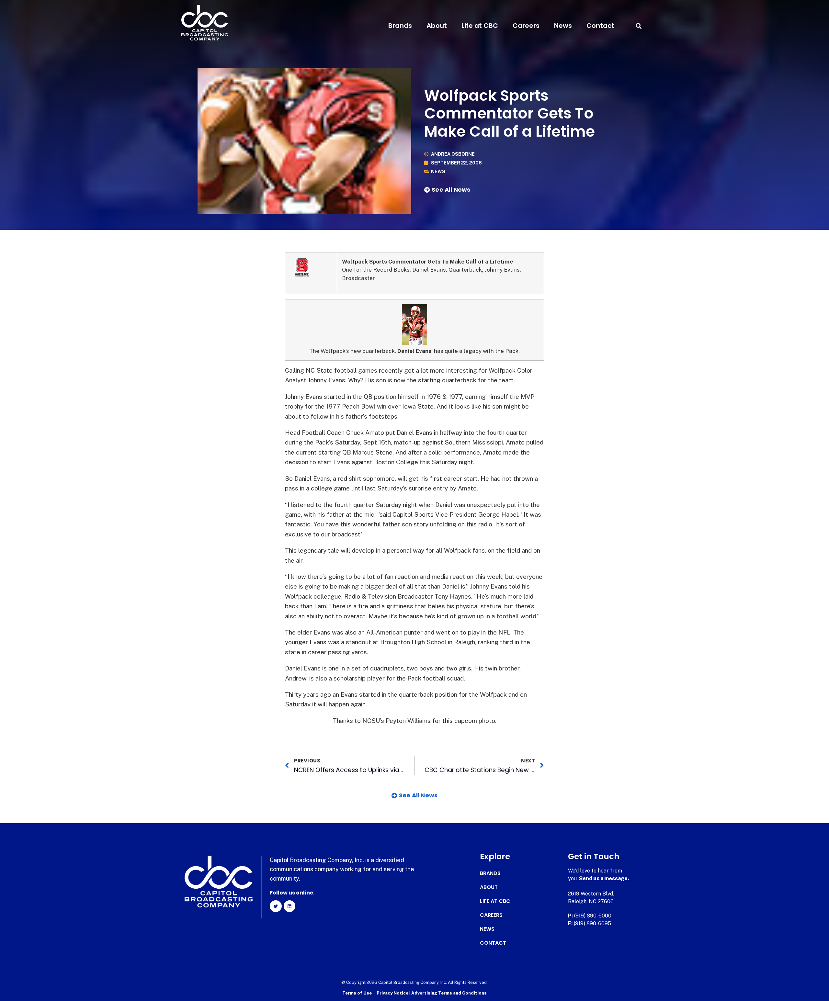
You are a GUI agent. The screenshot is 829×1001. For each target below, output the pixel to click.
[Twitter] (275, 906)
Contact (600, 25)
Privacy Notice (393, 993)
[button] (638, 25)
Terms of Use (357, 993)
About (436, 25)
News (563, 25)
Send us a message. (604, 878)
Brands (400, 25)
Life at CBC (479, 25)
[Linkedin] (289, 906)
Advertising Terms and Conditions (449, 993)
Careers (526, 25)
